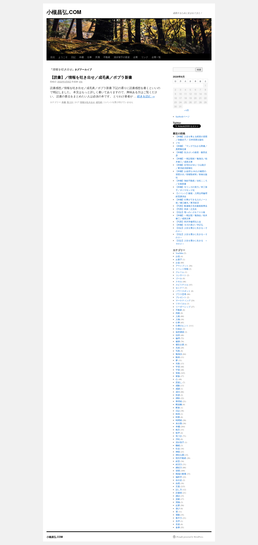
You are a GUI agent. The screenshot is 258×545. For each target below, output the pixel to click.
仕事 (89, 57)
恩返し (179, 382)
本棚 (81, 57)
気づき (70, 102)
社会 (178, 448)
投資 (178, 395)
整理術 (179, 401)
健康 (178, 341)
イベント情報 (182, 268)
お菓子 (179, 259)
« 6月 (186, 110)
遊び (178, 508)
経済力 (179, 464)
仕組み (179, 328)
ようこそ (63, 57)
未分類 (179, 423)
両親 (178, 313)
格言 (178, 429)
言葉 (178, 486)
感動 (178, 385)
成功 (178, 391)
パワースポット (183, 290)
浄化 (178, 439)
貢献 (178, 499)
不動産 (106, 57)
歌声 (178, 432)
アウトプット (182, 265)
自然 (178, 483)
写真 (178, 350)
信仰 (178, 335)
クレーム (180, 272)
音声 (178, 521)
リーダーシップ (183, 306)
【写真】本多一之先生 (186, 209)
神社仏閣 (180, 454)
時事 (178, 417)
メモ (178, 142)
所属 (97, 57)
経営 (178, 461)
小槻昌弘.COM (64, 12)
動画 (178, 357)
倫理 (178, 338)
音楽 (178, 524)
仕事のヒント (182, 325)
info (80, 81)
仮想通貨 (180, 331)
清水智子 (180, 442)
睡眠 (178, 445)
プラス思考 (181, 294)
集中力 (179, 517)
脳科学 (179, 476)
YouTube (179, 253)
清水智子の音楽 (122, 57)
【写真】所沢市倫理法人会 (188, 221)
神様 (178, 451)
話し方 (179, 489)
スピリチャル (182, 284)
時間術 (179, 420)
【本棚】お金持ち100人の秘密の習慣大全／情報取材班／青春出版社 (191, 174)
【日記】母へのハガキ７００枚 (190, 212)
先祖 (178, 347)
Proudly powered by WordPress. (190, 536)
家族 (178, 376)
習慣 (178, 470)
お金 (178, 262)
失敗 (178, 363)
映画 (178, 413)
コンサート (181, 275)
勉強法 (179, 354)
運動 (178, 514)
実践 (178, 372)
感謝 (178, 388)
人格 (178, 316)
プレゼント (181, 297)
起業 (178, 505)
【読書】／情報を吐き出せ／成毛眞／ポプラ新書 (91, 77)
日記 (73, 57)
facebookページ (183, 116)
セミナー (180, 287)
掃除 (178, 398)
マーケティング (183, 300)
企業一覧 (156, 57)
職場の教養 (181, 473)
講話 (178, 495)
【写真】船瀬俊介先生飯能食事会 (191, 205)
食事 (178, 527)
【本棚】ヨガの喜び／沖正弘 (189, 224)
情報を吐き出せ (87, 102)
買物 (178, 502)
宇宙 (178, 369)
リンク (144, 57)
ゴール (179, 278)
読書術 (179, 492)
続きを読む (146, 96)
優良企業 (180, 344)
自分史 (179, 480)
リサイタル (181, 303)
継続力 (179, 467)
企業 (135, 57)
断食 (178, 407)
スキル (179, 281)
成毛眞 (99, 102)
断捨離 (179, 404)
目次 (52, 57)
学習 (178, 366)
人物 (178, 319)
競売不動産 (181, 458)
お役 (178, 256)
